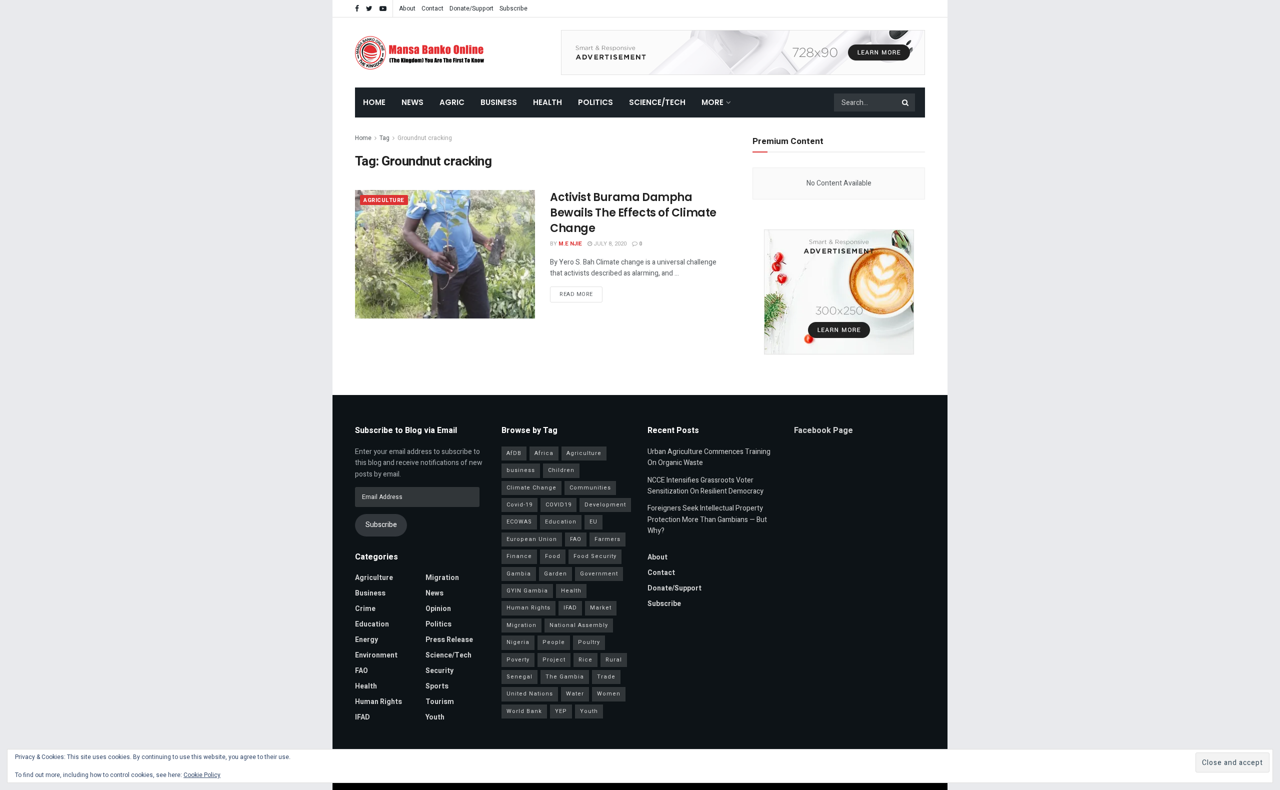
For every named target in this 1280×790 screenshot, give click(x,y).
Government (599, 574)
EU (594, 522)
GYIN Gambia (527, 590)
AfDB (514, 453)
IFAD (362, 717)
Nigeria (518, 642)
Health (547, 102)
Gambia (518, 574)
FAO (361, 671)
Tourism (440, 701)
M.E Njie (570, 244)
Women (608, 694)
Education (372, 624)
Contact (433, 8)
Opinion (438, 609)
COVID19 (559, 504)
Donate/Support (472, 8)
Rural (614, 660)
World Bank (524, 711)
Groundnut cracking (425, 138)
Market (601, 608)
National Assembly (579, 625)
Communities (590, 488)
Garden (555, 574)
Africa (544, 453)
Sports (437, 686)
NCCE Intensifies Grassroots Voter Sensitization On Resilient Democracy (706, 485)
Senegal (519, 676)
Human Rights (378, 701)
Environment (376, 655)
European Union (531, 539)
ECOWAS (519, 522)
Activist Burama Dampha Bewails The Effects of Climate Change (633, 213)
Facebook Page (823, 430)
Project (554, 660)
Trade (606, 676)
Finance (519, 556)
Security (440, 671)
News (413, 102)
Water (575, 694)
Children (561, 470)
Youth (435, 717)
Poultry (589, 642)
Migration (442, 577)
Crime (365, 609)
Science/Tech (657, 102)
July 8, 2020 (609, 244)
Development (605, 504)
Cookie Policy (202, 775)
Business (498, 102)
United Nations (529, 694)
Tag (385, 138)
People (553, 642)
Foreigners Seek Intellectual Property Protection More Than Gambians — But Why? (707, 519)
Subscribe (514, 8)
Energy (366, 639)
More (713, 102)
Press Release (449, 639)
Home (374, 102)
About (407, 8)
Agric (452, 102)
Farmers (607, 539)
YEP (561, 711)
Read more (576, 294)
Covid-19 (519, 504)
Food (552, 556)
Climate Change (531, 488)
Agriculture (384, 200)
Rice (585, 660)
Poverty (518, 660)
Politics (595, 102)
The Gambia (565, 676)
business (520, 470)
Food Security (595, 556)
